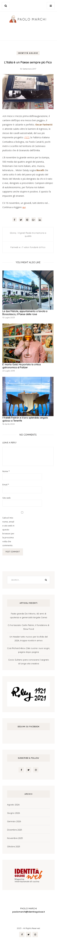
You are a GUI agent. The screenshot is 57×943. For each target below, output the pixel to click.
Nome (6, 471)
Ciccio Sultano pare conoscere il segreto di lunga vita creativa (28, 661)
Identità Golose (28, 53)
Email (5, 484)
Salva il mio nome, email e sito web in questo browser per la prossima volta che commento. (8, 531)
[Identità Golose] (28, 874)
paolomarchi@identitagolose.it (28, 911)
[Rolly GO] (28, 694)
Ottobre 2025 (13, 846)
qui (23, 207)
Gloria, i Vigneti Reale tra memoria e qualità (28, 234)
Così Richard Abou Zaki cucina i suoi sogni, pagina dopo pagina (28, 650)
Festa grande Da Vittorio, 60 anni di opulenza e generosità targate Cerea (28, 615)
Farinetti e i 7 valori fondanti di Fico (27, 247)
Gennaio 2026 (14, 821)
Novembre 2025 (15, 838)
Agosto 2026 (13, 804)
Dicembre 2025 (14, 829)
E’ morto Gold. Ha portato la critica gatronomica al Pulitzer (21, 366)
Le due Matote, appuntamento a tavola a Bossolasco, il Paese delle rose (24, 313)
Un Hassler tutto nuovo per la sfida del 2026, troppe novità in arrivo (29, 638)
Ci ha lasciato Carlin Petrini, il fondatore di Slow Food (28, 627)
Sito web (6, 497)
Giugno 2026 (13, 813)
